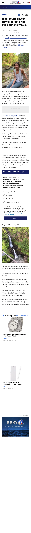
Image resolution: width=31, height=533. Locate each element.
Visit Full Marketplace (22, 315)
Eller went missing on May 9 (11, 116)
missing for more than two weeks (16, 38)
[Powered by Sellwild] (25, 415)
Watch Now (26, 2)
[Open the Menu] (2, 2)
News (4, 14)
